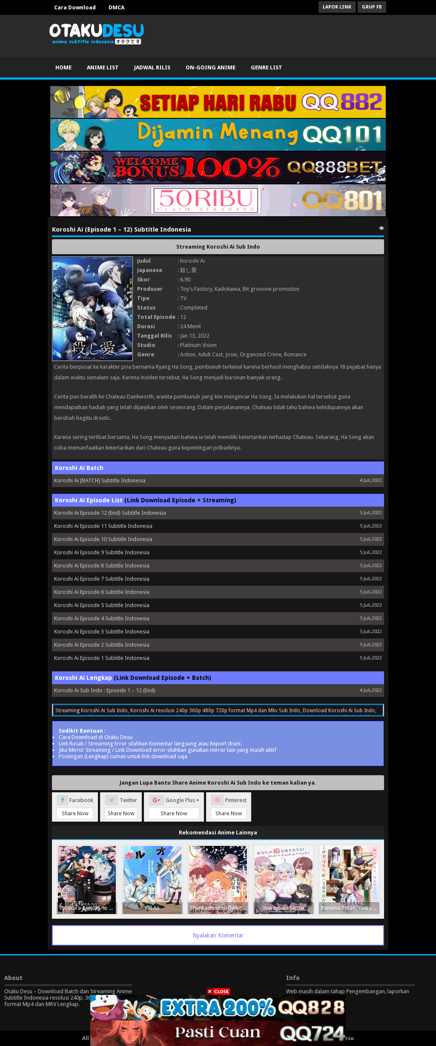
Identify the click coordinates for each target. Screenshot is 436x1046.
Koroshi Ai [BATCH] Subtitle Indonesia (100, 480)
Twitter (123, 807)
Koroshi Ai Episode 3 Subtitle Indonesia (101, 631)
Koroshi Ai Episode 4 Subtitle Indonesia (101, 618)
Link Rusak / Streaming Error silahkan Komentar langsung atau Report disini (150, 743)
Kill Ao (152, 908)
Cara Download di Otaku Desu (95, 737)
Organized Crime (260, 354)
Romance (295, 354)
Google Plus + (180, 807)
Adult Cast (210, 354)
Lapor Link (337, 7)
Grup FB (372, 7)
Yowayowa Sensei (283, 908)
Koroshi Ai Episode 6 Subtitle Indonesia (101, 592)
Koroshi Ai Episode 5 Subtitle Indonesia (101, 605)
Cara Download (75, 7)
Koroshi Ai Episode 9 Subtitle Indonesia (101, 552)
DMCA (116, 7)
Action (187, 354)
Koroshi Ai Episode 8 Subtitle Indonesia (101, 565)
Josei (231, 354)
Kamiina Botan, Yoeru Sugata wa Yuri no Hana (350, 908)
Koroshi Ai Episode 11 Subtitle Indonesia (103, 526)
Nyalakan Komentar (218, 935)
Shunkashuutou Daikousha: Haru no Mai (219, 908)
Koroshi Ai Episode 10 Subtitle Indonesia (103, 539)
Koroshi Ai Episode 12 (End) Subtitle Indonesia (110, 513)
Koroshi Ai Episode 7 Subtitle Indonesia (101, 579)
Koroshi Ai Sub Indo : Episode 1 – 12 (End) (104, 690)
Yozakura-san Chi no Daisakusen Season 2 (88, 908)
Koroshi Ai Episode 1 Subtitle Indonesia (101, 658)
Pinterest (231, 807)
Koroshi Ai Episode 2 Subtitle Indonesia (101, 645)
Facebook (78, 807)
